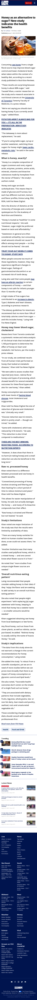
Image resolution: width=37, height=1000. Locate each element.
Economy (20, 917)
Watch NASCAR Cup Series (7, 957)
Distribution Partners (23, 951)
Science (4, 930)
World (18, 843)
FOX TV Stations (6, 845)
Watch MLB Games (7, 955)
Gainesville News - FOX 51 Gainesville (22, 877)
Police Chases (21, 850)
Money (20, 915)
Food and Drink (18, 729)
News (19, 836)
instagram (18, 981)
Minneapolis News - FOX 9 (7, 905)
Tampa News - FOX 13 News (22, 874)
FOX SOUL (4, 851)
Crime (18, 848)
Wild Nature (4, 939)
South (19, 863)
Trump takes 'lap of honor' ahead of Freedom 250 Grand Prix (11, 813)
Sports (19, 852)
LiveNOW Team (21, 953)
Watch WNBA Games (7, 970)
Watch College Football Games (6, 951)
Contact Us (20, 949)
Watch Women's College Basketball (6, 967)
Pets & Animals (21, 937)
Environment (5, 924)
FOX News (14, 31)
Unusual (19, 935)
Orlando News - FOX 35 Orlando (23, 870)
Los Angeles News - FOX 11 (23, 901)
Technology (4, 937)
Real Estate (20, 926)
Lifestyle (19, 856)
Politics (19, 845)
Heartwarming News (23, 933)
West (19, 894)
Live (3, 836)
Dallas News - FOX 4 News (23, 881)
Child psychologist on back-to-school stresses (11, 797)
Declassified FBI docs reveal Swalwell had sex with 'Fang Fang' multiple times (23, 744)
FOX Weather (5, 847)
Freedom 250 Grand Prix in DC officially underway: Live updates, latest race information (12, 789)
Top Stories (20, 839)
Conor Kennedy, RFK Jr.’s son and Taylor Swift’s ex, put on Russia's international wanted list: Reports (23, 766)
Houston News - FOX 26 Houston (23, 885)
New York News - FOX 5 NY (6, 866)
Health (19, 31)
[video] (31, 798)
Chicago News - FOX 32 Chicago (7, 898)
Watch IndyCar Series (7, 960)
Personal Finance (22, 921)
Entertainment (21, 858)
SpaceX (3, 935)
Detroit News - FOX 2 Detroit (7, 901)
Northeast (5, 863)
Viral (19, 930)
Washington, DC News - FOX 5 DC (6, 874)
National (19, 841)
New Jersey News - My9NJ (6, 877)
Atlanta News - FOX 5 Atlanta (23, 866)
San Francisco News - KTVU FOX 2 (23, 905)
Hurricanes (4, 921)
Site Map (19, 957)
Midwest (4, 894)
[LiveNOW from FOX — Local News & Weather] (4, 3)
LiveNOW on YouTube (5, 842)
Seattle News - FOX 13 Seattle (22, 909)
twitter (21, 981)
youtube (11, 981)
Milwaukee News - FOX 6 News (6, 909)
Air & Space (4, 933)
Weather (4, 915)
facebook (15, 981)
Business (19, 919)
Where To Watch (6, 839)
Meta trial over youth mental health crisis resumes (13, 805)
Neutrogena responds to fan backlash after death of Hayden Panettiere (22, 774)
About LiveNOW (21, 945)
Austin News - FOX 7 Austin (23, 889)
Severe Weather (6, 919)
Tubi (2, 849)
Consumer (20, 924)
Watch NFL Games (6, 949)
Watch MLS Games (7, 972)
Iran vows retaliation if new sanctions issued (12, 821)
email (25, 981)
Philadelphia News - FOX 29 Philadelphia (7, 870)
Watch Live (28, 3)
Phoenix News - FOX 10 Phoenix (23, 898)
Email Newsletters (22, 955)
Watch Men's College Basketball (7, 963)
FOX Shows (4, 854)
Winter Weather (6, 917)
